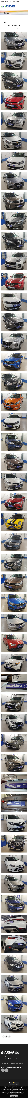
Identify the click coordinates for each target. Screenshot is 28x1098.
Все (5, 22)
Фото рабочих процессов (14, 28)
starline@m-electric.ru (6, 1)
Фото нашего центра (14, 25)
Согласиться (14, 1096)
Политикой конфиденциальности (14, 1093)
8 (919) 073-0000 (16, 1)
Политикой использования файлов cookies (12, 1092)
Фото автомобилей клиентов (16, 22)
